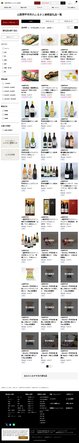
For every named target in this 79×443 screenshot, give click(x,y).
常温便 (6, 110)
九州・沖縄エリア (32, 412)
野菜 (9, 401)
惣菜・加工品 (7, 67)
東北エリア (30, 399)
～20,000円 (7, 83)
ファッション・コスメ (12, 413)
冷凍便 (6, 118)
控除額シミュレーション (56, 408)
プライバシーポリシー (37, 437)
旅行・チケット (12, 416)
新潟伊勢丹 (42, 403)
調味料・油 (20, 408)
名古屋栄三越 (43, 408)
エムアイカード (61, 431)
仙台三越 (42, 401)
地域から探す (24, 7)
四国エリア (30, 410)
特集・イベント (55, 7)
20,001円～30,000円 (9, 87)
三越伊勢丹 (42, 422)
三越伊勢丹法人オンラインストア (63, 432)
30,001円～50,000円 (9, 91)
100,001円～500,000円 (10, 99)
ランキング (39, 7)
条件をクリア (10, 37)
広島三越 (42, 414)
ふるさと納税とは (55, 403)
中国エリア (30, 408)
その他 (19, 416)
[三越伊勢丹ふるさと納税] (10, 3)
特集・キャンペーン (55, 394)
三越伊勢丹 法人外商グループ (44, 432)
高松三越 (42, 416)
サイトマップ (57, 437)
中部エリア (30, 403)
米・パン (19, 397)
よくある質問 (69, 399)
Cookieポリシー (48, 437)
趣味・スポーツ (21, 412)
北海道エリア (31, 397)
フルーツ (6, 48)
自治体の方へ (69, 408)
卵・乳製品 (20, 405)
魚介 (5, 52)
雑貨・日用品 (11, 410)
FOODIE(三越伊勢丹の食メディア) (45, 431)
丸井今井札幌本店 (44, 397)
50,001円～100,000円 (9, 95)
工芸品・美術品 (21, 410)
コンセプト (53, 399)
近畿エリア (30, 405)
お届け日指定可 (8, 130)
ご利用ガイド (69, 394)
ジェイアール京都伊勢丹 (44, 411)
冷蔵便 (6, 114)
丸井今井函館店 (43, 399)
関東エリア (30, 401)
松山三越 (42, 418)
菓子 (5, 64)
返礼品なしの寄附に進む (9, 22)
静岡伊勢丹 (42, 405)
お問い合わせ (69, 403)
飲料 (5, 60)
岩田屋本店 (42, 420)
